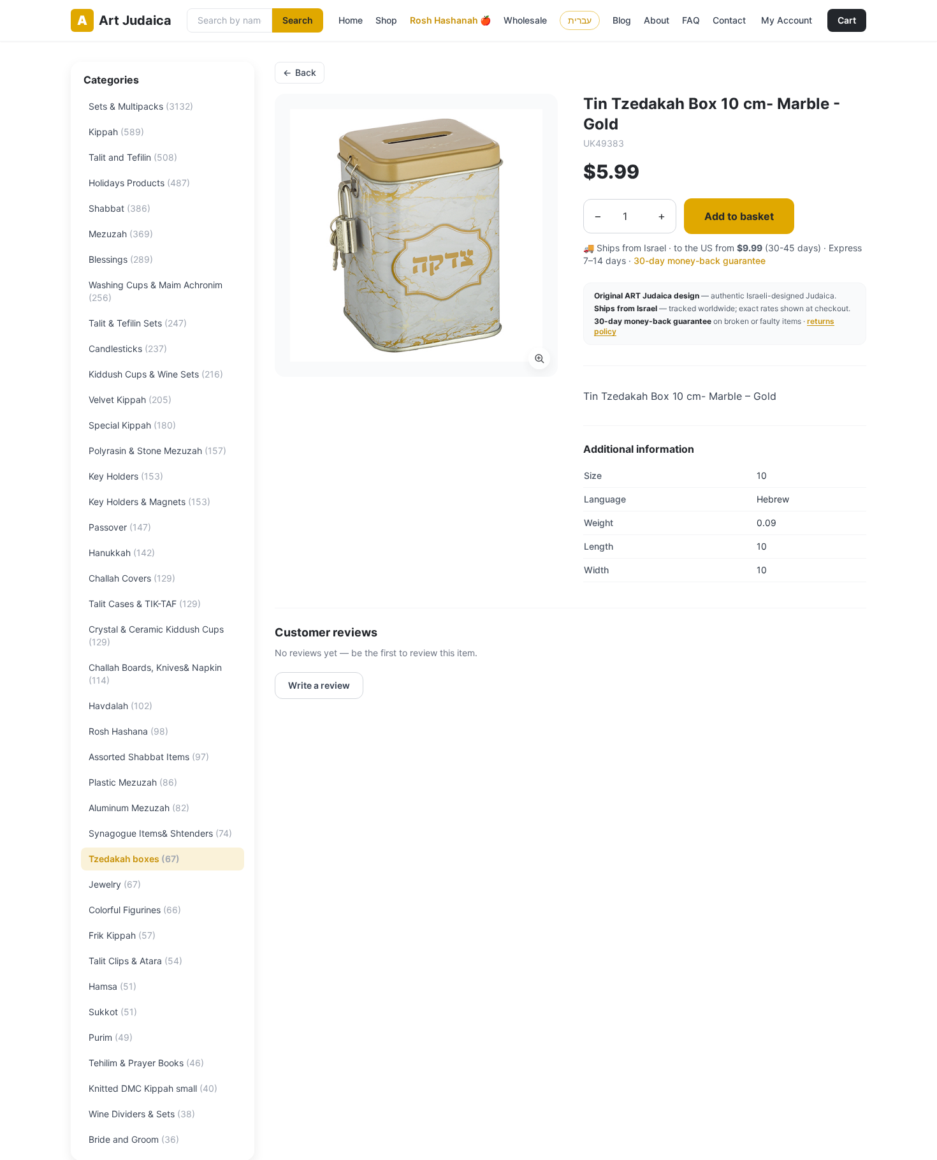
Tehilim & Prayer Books (146, 1062)
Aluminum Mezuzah (139, 807)
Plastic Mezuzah (133, 782)
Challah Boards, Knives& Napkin (155, 674)
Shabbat (119, 208)
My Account (786, 20)
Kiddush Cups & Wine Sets (156, 374)
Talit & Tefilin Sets (138, 323)
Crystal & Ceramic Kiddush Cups (156, 635)
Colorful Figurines (135, 909)
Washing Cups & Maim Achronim (155, 291)
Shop (386, 20)
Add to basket (739, 216)
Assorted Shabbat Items (149, 756)
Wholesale (525, 20)
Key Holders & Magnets (149, 501)
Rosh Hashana (128, 731)
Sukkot (113, 1011)
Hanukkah (122, 552)
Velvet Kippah (130, 399)
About (656, 20)
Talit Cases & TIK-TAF (145, 603)
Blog (622, 20)
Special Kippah (132, 425)
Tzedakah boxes (134, 858)
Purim (111, 1037)
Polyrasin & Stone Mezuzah (157, 450)
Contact (729, 20)
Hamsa (112, 986)
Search (297, 20)
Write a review (319, 685)
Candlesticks (128, 348)
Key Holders (126, 476)
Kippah (116, 131)
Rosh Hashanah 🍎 (450, 20)
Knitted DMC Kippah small (153, 1088)
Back (299, 72)
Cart (847, 20)
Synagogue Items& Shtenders (160, 833)
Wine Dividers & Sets (142, 1113)
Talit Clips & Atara (135, 960)
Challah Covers (132, 578)
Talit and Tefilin (133, 157)
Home (350, 20)
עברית (580, 20)
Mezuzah (121, 233)
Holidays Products (139, 182)
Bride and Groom (134, 1139)
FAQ (691, 20)
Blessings (121, 259)
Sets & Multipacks (141, 106)
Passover (120, 527)
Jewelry (115, 884)
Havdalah (120, 705)
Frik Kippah (122, 935)
